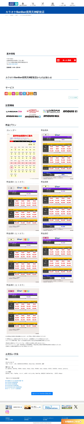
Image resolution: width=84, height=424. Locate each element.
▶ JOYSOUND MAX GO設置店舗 (13, 387)
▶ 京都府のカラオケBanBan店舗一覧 (14, 380)
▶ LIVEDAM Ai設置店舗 (11, 384)
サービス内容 (65, 418)
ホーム (7, 15)
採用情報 (26, 419)
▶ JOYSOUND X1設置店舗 (12, 385)
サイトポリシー (28, 418)
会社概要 (45, 419)
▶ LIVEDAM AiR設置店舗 (12, 382)
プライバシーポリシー (48, 418)
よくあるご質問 (9, 419)
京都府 (16, 15)
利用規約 (8, 418)
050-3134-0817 (13, 64)
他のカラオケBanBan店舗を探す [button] (42, 393)
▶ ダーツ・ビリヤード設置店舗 (13, 388)
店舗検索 (11, 15)
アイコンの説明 (73, 97)
